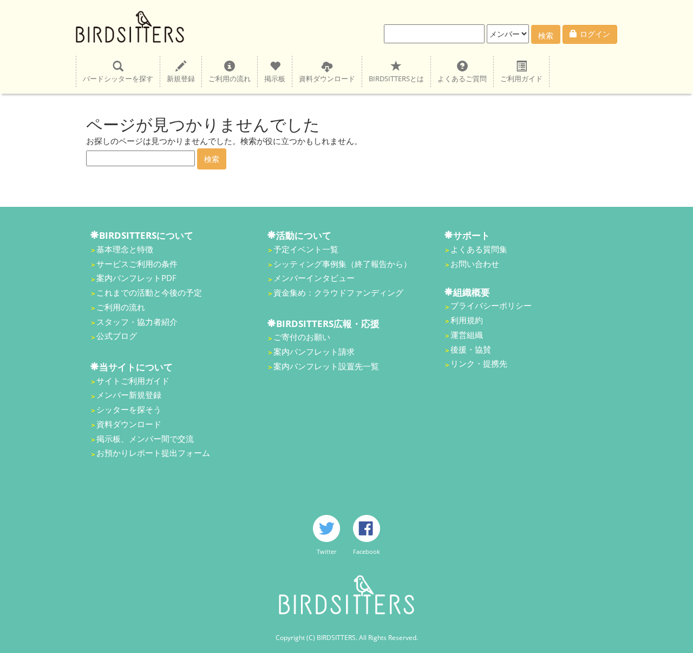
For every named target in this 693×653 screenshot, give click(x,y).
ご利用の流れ (229, 78)
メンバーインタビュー (314, 277)
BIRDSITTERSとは (396, 78)
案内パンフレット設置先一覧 (326, 366)
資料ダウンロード (327, 78)
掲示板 (274, 78)
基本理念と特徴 (124, 249)
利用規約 (466, 320)
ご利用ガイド (521, 78)
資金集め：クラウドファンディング (338, 292)
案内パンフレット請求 (314, 351)
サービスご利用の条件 (137, 263)
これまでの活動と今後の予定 (149, 292)
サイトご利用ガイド (132, 380)
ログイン (595, 34)
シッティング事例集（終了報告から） (342, 263)
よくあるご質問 (462, 78)
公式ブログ (116, 335)
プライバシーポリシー (491, 305)
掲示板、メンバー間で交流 (145, 438)
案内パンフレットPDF (136, 277)
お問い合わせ (474, 263)
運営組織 (466, 334)
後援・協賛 (470, 349)
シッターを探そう (128, 409)
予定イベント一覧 (305, 249)
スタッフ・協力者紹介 (137, 321)
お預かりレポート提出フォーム (153, 452)
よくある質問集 (478, 249)
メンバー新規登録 (128, 394)
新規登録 (181, 78)
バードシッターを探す (118, 78)
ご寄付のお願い (301, 336)
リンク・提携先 (478, 363)
